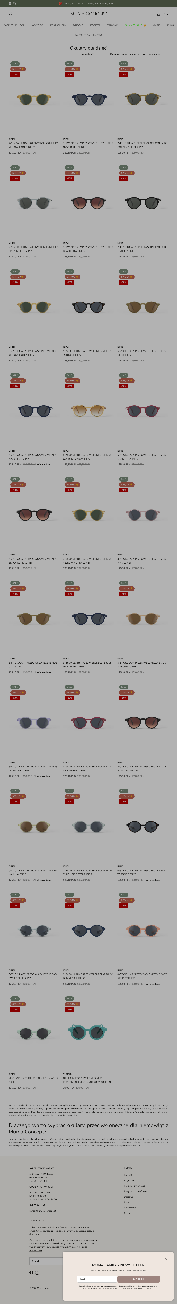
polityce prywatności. (145, 1288)
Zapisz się (138, 1279)
